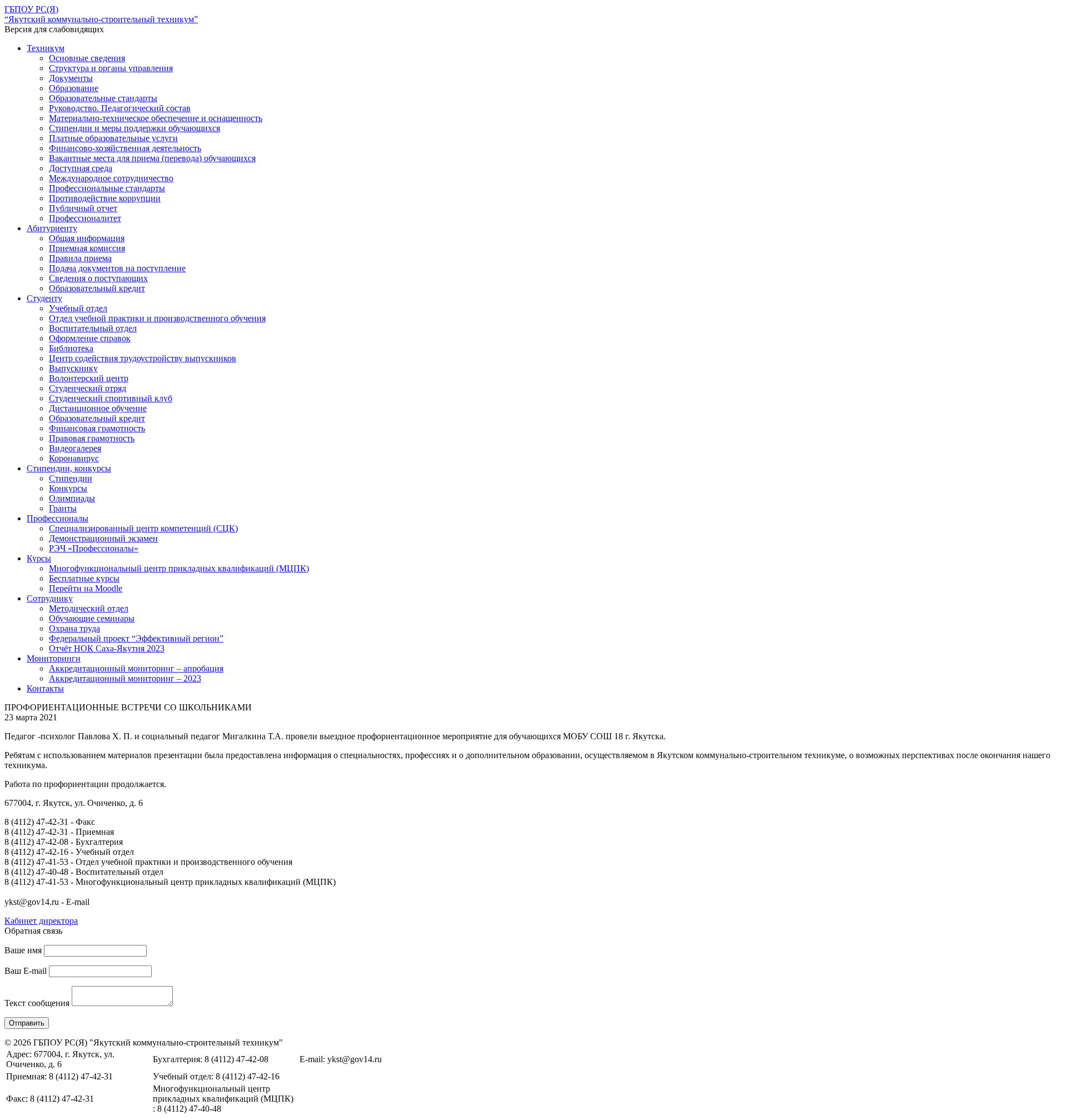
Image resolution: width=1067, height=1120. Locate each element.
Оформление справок (90, 338)
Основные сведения (87, 58)
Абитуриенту (52, 228)
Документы (71, 78)
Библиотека (71, 348)
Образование (73, 88)
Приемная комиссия (87, 248)
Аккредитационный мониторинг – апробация (136, 668)
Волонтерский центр (88, 378)
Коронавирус (74, 458)
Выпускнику (73, 368)
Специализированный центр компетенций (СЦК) (143, 528)
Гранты (63, 508)
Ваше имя (23, 950)
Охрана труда (74, 628)
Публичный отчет (83, 208)
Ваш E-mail (25, 970)
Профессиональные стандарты (107, 188)
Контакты (45, 688)
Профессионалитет (85, 218)
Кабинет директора (41, 920)
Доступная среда (80, 168)
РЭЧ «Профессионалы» (93, 548)
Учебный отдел (78, 308)
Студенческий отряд (87, 388)
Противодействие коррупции (105, 198)
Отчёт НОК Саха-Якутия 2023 (106, 648)
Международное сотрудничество (111, 178)
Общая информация (86, 238)
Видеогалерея (75, 448)
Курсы (39, 558)
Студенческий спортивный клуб (110, 398)
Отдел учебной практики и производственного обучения (157, 318)
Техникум (45, 48)
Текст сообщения (36, 1003)
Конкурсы (68, 488)
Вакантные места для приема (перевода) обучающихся (152, 158)
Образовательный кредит (97, 288)
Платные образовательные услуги (113, 138)
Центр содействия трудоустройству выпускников (142, 358)
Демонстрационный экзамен (103, 538)
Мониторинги (54, 658)
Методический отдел (88, 608)
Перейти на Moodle (85, 588)
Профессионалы (57, 518)
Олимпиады (72, 498)
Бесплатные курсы (84, 578)
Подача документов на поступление (117, 268)
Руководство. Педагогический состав (120, 108)
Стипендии (70, 478)
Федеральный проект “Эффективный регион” (136, 638)
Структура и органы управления (111, 68)
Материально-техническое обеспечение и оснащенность (155, 118)
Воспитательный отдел (93, 328)
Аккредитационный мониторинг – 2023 (125, 678)
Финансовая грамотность (97, 428)
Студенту (44, 298)
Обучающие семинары (91, 618)
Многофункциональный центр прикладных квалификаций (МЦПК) (179, 568)
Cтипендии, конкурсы (69, 468)
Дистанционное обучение (98, 408)
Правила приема (80, 258)
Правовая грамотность (91, 438)
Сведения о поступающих (98, 278)
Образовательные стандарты (103, 98)
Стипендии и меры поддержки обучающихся (134, 128)
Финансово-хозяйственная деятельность (125, 148)
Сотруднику (50, 598)
